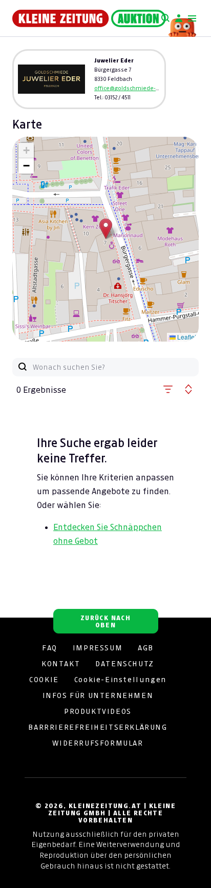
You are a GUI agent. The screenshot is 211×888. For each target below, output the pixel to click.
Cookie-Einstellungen (120, 679)
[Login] (179, 18)
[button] (105, 228)
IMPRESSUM (97, 647)
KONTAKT (60, 663)
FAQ (49, 647)
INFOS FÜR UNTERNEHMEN (98, 695)
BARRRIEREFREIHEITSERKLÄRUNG (97, 727)
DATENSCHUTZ (124, 663)
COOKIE (44, 679)
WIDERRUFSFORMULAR (97, 743)
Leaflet (186, 336)
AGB (146, 647)
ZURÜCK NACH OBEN (105, 621)
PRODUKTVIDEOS (98, 711)
